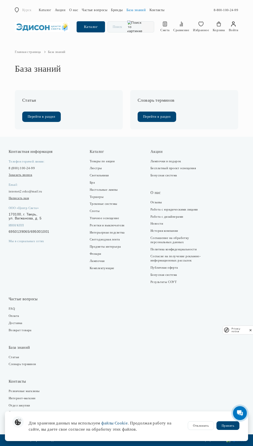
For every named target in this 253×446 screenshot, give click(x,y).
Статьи (14, 357)
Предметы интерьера (105, 246)
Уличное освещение (104, 218)
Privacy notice (236, 330)
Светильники (99, 175)
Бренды (117, 10)
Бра (92, 182)
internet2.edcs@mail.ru (25, 191)
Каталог (45, 10)
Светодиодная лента (105, 239)
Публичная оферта (164, 267)
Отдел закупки (19, 405)
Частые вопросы (94, 10)
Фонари (95, 254)
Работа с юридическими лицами (174, 209)
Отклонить (201, 425)
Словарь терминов (22, 364)
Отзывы (156, 202)
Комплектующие (102, 268)
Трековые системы (103, 204)
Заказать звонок (20, 175)
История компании (164, 231)
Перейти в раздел (41, 116)
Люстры (96, 168)
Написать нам (19, 198)
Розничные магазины (24, 391)
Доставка (15, 323)
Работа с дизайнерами (166, 216)
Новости (156, 223)
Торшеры (97, 197)
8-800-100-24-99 (226, 10)
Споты (95, 211)
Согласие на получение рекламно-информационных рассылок (175, 258)
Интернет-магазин (22, 398)
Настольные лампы (104, 189)
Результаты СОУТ (163, 282)
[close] (251, 330)
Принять (228, 425)
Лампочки (97, 261)
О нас (73, 10)
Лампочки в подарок (165, 161)
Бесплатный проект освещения (173, 168)
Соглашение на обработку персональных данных (169, 240)
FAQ (12, 308)
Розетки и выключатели (107, 225)
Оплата (14, 316)
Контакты (156, 10)
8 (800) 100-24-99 (22, 168)
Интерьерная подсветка (107, 232)
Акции (60, 10)
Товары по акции (102, 161)
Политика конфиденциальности (173, 249)
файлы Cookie (114, 423)
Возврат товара (20, 330)
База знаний (136, 10)
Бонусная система (163, 175)
